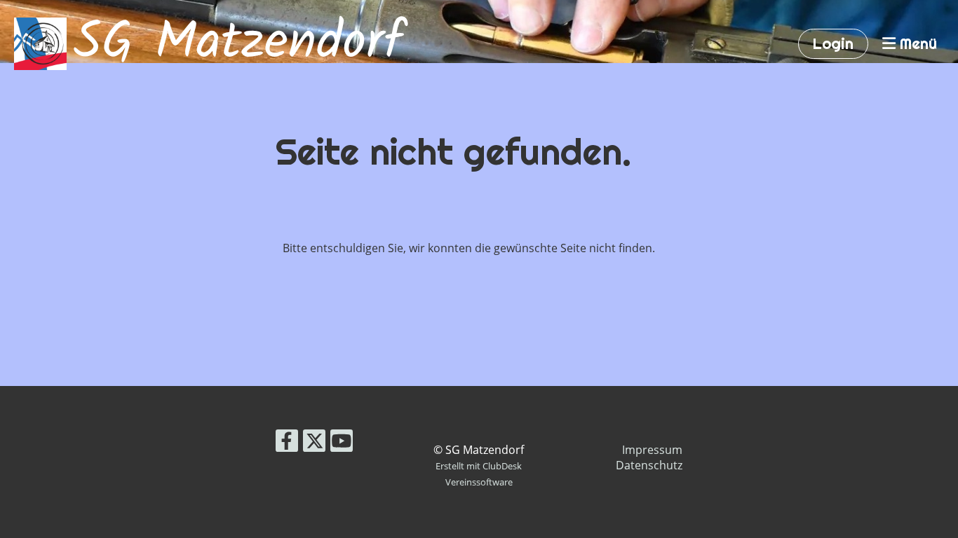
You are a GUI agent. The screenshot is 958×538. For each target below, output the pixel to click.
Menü (916, 43)
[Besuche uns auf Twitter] (314, 443)
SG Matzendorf (238, 44)
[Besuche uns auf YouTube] (341, 443)
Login (833, 43)
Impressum (652, 449)
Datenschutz (649, 465)
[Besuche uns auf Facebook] (287, 443)
